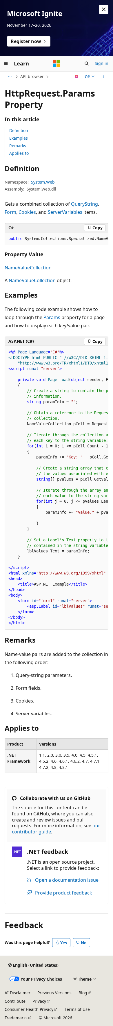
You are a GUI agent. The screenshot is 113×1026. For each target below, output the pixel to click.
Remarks (17, 145)
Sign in (101, 63)
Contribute (15, 1001)
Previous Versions (54, 992)
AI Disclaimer (17, 992)
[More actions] (103, 76)
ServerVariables (65, 212)
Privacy (39, 1001)
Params (51, 317)
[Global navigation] (6, 63)
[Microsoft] (56, 63)
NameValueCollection (28, 267)
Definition (18, 130)
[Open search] (86, 63)
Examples (18, 138)
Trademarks (16, 1017)
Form (10, 212)
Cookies (27, 212)
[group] (56, 238)
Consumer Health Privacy (29, 1009)
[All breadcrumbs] (10, 76)
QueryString (84, 204)
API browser (32, 76)
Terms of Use (77, 1009)
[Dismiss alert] (103, 9)
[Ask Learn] (76, 76)
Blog (83, 992)
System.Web (43, 182)
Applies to (19, 153)
